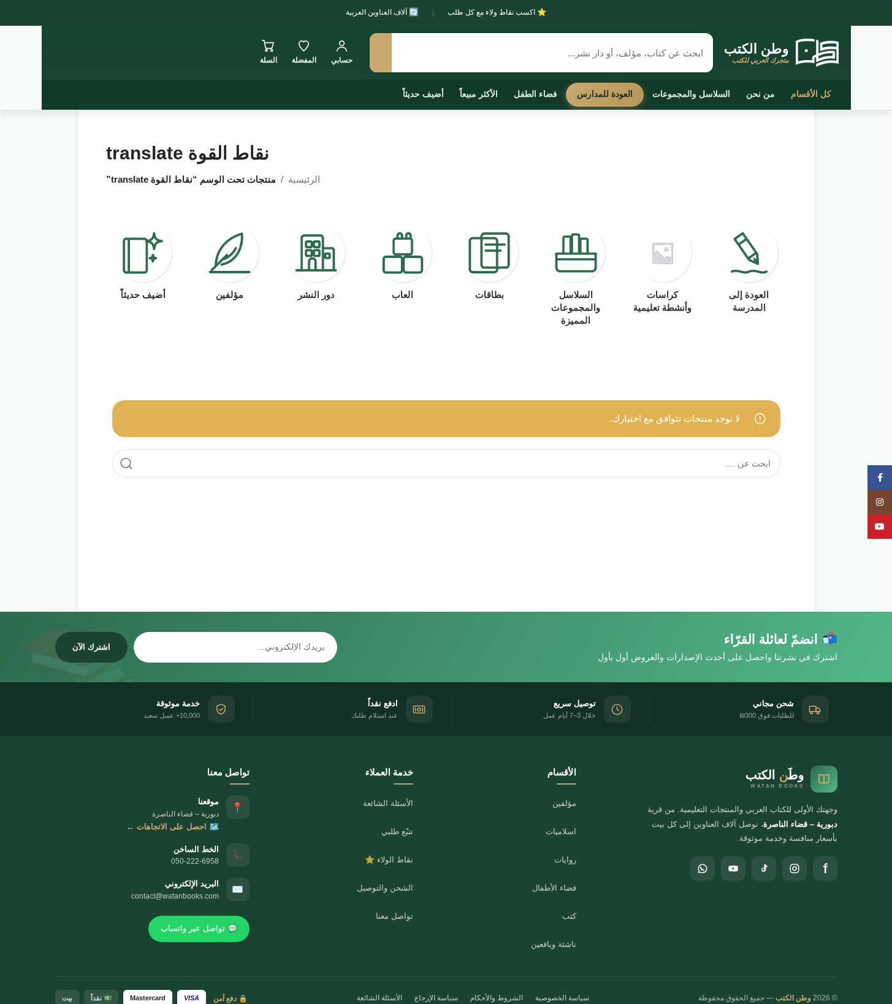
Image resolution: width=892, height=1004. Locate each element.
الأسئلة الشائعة (388, 803)
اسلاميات (561, 831)
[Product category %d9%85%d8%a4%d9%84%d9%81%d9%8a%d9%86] (230, 265)
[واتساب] (702, 868)
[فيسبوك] (825, 868)
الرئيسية (304, 179)
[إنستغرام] (794, 868)
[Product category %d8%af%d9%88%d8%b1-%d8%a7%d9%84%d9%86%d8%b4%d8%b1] (316, 265)
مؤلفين (564, 803)
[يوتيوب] (733, 868)
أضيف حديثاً (423, 94)
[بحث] (381, 52)
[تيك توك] (764, 868)
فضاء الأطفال (554, 887)
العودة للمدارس (605, 94)
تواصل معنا (394, 916)
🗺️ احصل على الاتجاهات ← (172, 826)
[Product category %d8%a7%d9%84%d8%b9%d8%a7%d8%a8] (402, 265)
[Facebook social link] (879, 477)
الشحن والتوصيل (385, 887)
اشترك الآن (91, 647)
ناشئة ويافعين (553, 944)
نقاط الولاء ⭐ (389, 859)
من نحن (760, 94)
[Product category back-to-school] (749, 272)
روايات (565, 859)
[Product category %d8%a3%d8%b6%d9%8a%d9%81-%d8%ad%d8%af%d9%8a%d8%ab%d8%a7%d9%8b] (143, 265)
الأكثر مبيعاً (479, 94)
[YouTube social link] (879, 526)
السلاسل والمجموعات (691, 94)
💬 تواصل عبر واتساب (199, 928)
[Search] (126, 463)
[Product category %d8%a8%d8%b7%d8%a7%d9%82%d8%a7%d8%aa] (489, 265)
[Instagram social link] (879, 502)
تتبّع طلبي (397, 831)
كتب (569, 916)
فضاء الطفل (535, 94)
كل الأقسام (811, 94)
